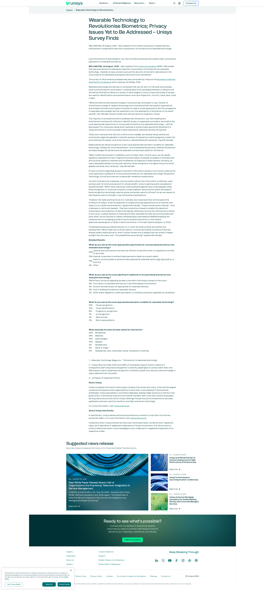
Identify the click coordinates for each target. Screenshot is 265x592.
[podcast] (196, 560)
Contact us (165, 576)
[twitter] (163, 560)
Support (102, 556)
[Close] (71, 570)
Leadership (70, 556)
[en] (179, 3)
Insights (69, 552)
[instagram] (183, 560)
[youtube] (169, 560)
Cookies (109, 576)
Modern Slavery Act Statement (111, 560)
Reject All (49, 584)
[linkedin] (156, 560)
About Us (70, 560)
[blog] (189, 560)
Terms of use (80, 576)
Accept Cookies (64, 584)
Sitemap (153, 576)
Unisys (69, 10)
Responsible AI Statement (109, 564)
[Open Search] (174, 3)
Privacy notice (96, 576)
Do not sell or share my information (131, 576)
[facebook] (176, 560)
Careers (69, 564)
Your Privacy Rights (13, 584)
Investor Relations (106, 552)
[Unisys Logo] (74, 3)
